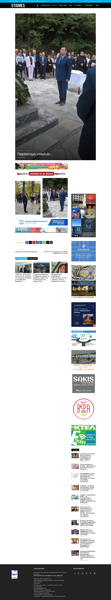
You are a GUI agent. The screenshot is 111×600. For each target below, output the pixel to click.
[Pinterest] (33, 242)
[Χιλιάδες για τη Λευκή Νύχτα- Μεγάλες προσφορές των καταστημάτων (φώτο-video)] (75, 455)
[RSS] (95, 1)
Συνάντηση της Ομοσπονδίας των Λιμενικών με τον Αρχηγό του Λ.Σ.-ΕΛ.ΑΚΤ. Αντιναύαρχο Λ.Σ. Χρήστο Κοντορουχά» (87, 511)
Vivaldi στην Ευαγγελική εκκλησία (26, 251)
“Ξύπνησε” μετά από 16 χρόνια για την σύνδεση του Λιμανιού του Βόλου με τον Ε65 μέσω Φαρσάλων (23, 277)
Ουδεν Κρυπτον (45, 5)
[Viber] (40, 242)
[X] (97, 1)
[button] (85, 1)
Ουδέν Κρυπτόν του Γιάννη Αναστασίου (24, 150)
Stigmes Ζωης (88, 5)
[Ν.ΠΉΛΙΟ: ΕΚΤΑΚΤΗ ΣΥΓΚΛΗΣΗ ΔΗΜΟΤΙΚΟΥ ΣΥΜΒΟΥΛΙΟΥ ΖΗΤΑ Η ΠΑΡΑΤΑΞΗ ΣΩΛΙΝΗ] (75, 522)
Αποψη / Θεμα (63, 5)
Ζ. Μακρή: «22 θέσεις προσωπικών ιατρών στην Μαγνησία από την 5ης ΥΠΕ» (87, 488)
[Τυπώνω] (51, 242)
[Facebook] (87, 1)
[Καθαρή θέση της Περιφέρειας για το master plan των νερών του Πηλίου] (75, 531)
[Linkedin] (37, 242)
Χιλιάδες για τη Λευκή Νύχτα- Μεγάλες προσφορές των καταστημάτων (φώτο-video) (87, 457)
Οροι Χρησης (31, 1)
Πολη (70, 5)
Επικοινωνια (24, 1)
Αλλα (97, 5)
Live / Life (54, 5)
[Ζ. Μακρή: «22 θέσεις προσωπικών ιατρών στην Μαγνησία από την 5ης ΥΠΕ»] (75, 487)
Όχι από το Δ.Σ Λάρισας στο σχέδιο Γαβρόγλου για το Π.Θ (56, 252)
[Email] (47, 242)
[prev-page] (16, 284)
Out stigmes (77, 5)
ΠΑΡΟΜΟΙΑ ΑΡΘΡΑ (21, 258)
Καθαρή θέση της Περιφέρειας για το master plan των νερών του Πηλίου (88, 532)
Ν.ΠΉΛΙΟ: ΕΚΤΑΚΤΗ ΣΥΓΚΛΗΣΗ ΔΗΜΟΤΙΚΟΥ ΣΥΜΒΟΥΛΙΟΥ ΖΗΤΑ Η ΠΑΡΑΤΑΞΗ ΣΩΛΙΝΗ (88, 523)
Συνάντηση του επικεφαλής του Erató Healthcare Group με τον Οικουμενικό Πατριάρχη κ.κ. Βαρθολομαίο (87, 542)
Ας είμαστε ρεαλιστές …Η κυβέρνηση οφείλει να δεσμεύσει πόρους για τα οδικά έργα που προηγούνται (41, 277)
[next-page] (18, 284)
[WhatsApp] (44, 242)
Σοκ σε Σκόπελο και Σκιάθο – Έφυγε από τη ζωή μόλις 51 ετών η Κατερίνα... (88, 467)
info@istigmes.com (41, 588)
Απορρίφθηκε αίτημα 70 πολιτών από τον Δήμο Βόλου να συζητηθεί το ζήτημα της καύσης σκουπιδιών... (87, 477)
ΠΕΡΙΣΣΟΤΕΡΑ (33, 258)
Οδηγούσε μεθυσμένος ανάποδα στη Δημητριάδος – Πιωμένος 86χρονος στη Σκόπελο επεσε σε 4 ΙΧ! (87, 555)
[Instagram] (90, 1)
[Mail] (92, 1)
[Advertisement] (55, 21)
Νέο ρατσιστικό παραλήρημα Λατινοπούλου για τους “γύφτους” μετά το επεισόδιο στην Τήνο (59, 277)
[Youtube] (100, 1)
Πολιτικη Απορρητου (41, 1)
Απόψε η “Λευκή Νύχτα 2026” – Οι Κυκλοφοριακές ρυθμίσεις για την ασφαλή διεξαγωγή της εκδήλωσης (88, 498)
